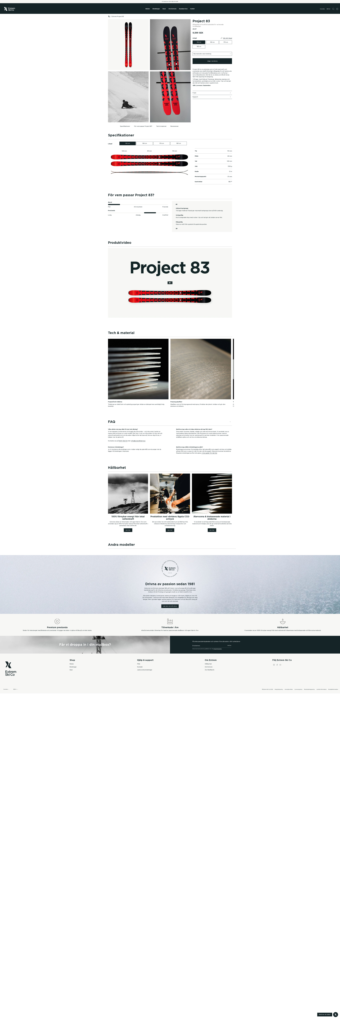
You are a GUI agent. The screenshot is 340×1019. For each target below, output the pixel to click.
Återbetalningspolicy (309, 689)
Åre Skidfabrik (209, 670)
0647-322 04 (123, 441)
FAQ (111, 422)
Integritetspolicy (217, 648)
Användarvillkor (289, 689)
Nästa (234, 369)
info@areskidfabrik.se (138, 441)
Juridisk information (321, 689)
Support (195, 97)
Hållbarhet (208, 664)
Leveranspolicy (298, 689)
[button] (147, 9)
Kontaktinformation (333, 689)
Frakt (194, 93)
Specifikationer (125, 126)
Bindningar (73, 667)
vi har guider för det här (209, 453)
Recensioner (174, 126)
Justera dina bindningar (144, 670)
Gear (71, 670)
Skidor (72, 664)
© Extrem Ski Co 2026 (267, 689)
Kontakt (140, 667)
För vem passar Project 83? (143, 126)
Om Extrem (208, 667)
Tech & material (161, 126)
